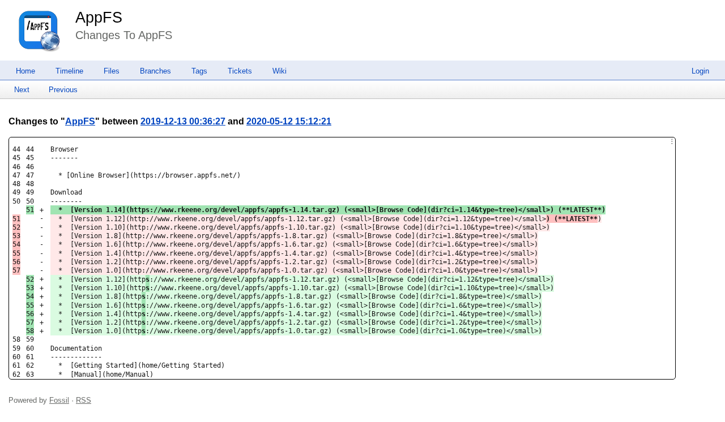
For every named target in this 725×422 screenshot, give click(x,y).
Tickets (240, 71)
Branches (155, 71)
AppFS (98, 17)
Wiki (279, 71)
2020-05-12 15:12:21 (288, 121)
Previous (63, 89)
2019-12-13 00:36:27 (182, 121)
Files (112, 71)
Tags (199, 71)
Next (21, 89)
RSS (83, 400)
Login (700, 71)
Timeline (69, 71)
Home (25, 71)
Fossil (59, 400)
